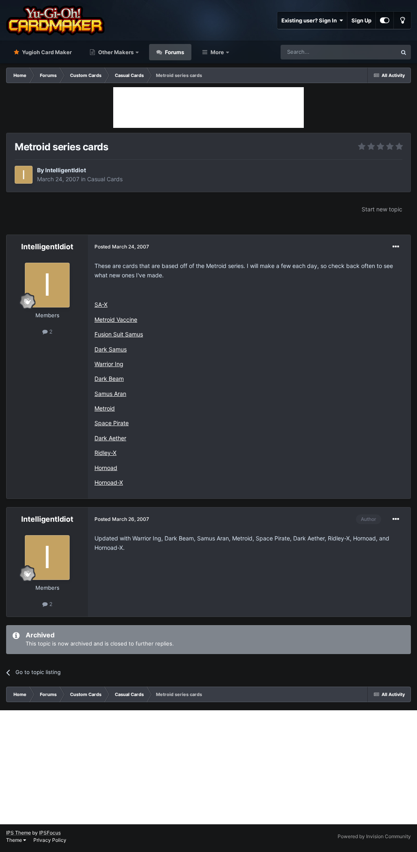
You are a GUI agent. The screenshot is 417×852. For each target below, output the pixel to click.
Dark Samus (110, 349)
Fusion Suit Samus (118, 334)
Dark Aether (110, 438)
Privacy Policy (49, 840)
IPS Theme (18, 833)
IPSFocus (50, 833)
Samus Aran (110, 393)
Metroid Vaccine (115, 319)
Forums (174, 52)
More (217, 52)
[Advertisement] (208, 107)
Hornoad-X (108, 482)
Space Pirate (111, 422)
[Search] (403, 52)
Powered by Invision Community (374, 836)
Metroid (104, 408)
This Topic (373, 52)
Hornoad (105, 467)
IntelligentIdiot (65, 170)
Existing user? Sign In (310, 20)
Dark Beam (109, 378)
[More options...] (396, 247)
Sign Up (361, 20)
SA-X (101, 304)
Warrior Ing (108, 363)
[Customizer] (384, 20)
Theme (14, 840)
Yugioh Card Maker (46, 52)
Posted (121, 247)
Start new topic (382, 209)
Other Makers (115, 52)
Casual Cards (105, 179)
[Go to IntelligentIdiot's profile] (24, 175)
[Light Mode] (402, 20)
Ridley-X (105, 452)
